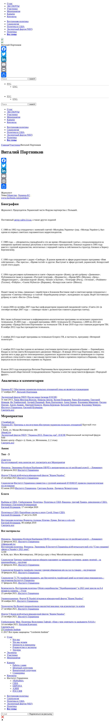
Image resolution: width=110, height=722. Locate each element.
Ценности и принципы (24, 645)
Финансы (5, 467)
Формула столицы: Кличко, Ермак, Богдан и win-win (49, 520)
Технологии (7, 606)
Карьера (11, 14)
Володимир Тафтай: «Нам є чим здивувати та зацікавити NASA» (64, 622)
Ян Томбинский (18, 402)
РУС (9, 84)
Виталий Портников (27, 392)
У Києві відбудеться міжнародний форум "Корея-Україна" (36, 475)
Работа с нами (19, 665)
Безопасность (7, 588)
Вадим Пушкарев (62, 399)
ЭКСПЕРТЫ (13, 6)
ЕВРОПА (17, 686)
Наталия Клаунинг (28, 624)
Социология (13, 24)
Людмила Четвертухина (66, 488)
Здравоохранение (9, 598)
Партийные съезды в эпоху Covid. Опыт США (42, 512)
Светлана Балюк (45, 488)
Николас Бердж (45, 399)
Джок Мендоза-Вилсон (25, 399)
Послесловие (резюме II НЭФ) (42, 397)
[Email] (55, 64)
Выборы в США (9, 502)
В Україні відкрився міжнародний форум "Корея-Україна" (55, 598)
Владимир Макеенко (88, 402)
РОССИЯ (17, 691)
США (15, 683)
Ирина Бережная (51, 405)
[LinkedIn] (55, 59)
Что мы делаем (20, 642)
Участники (12, 8)
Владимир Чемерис (91, 405)
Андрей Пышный (35, 402)
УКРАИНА (18, 680)
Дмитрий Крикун (33, 405)
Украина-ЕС (24, 195)
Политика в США (15, 26)
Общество (12, 195)
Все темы (12, 34)
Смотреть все (7, 410)
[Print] (55, 69)
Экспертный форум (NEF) (20, 29)
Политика (12, 31)
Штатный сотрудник (23, 668)
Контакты (11, 16)
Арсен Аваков (17, 405)
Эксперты (12, 652)
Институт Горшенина (11, 407)
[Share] (55, 74)
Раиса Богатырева (80, 399)
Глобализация (25, 502)
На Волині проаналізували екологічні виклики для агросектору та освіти (49, 606)
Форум (4, 475)
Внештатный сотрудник (24, 670)
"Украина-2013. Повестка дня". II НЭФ (46, 435)
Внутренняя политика (18, 21)
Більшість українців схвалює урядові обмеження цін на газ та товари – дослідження (55, 570)
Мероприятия (13, 11)
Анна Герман (70, 402)
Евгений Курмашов (33, 407)
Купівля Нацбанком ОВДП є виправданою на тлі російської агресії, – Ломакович (62, 467)
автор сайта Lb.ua (22, 220)
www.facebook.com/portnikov (15, 198)
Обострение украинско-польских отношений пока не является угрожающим (51, 389)
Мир (18, 622)
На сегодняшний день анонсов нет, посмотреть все (33, 462)
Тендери (17, 650)
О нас (9, 3)
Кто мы (16, 639)
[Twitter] (55, 54)
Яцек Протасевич (54, 402)
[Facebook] (55, 48)
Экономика (17, 467)
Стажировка (19, 673)
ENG (15, 86)
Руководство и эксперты (25, 647)
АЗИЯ (16, 688)
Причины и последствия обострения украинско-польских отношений (48, 424)
